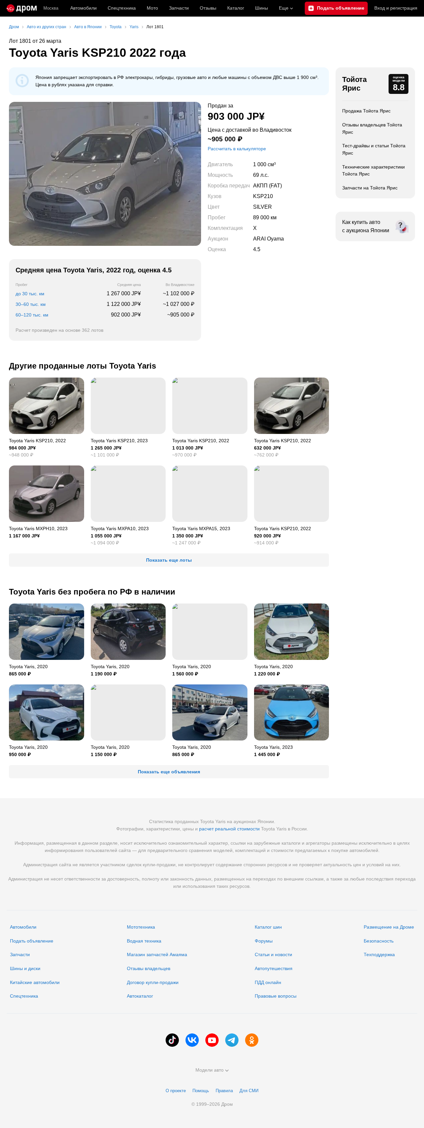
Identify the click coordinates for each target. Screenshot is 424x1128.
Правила (224, 1090)
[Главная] (22, 8)
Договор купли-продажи (153, 982)
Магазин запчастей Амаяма (157, 954)
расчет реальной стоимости (229, 828)
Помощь (200, 1090)
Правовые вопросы (275, 996)
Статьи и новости (273, 954)
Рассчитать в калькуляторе (237, 148)
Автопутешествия (273, 968)
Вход (395, 8)
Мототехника (141, 927)
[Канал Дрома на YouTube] (212, 1040)
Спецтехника (24, 996)
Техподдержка (379, 954)
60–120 (32, 314)
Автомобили (83, 8)
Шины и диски (25, 968)
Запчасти (179, 8)
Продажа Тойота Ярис (366, 110)
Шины (261, 8)
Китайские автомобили (35, 982)
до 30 (30, 293)
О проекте (176, 1090)
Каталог (235, 8)
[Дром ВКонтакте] (192, 1040)
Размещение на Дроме (389, 927)
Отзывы (208, 8)
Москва (50, 8)
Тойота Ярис (354, 83)
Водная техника (144, 941)
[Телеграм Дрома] (231, 1040)
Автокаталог (140, 996)
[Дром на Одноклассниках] (251, 1040)
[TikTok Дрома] (172, 1040)
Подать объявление (31, 941)
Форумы (264, 941)
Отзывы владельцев (148, 968)
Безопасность (379, 941)
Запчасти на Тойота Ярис (370, 187)
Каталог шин (268, 927)
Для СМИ (248, 1090)
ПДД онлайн (268, 982)
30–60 (31, 304)
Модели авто (209, 1070)
